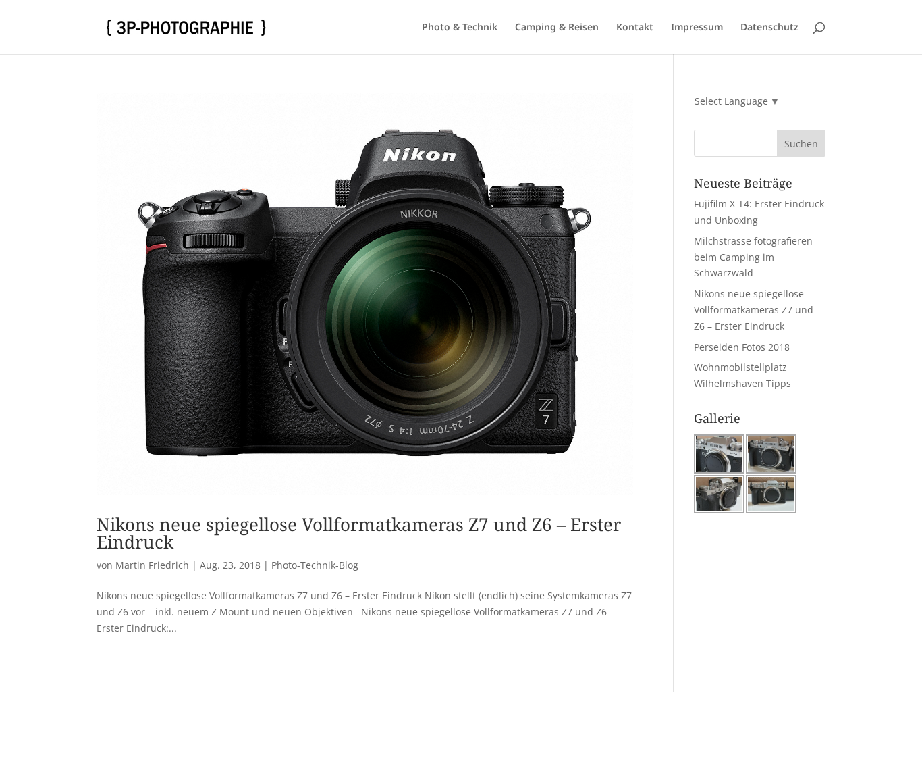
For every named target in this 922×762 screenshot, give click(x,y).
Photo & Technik (459, 27)
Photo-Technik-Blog (314, 565)
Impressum (697, 27)
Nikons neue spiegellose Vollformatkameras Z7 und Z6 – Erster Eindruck (359, 533)
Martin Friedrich (152, 565)
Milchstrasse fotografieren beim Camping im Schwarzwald (753, 257)
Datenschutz (769, 27)
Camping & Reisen (557, 27)
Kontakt (634, 27)
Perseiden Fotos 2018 (742, 346)
